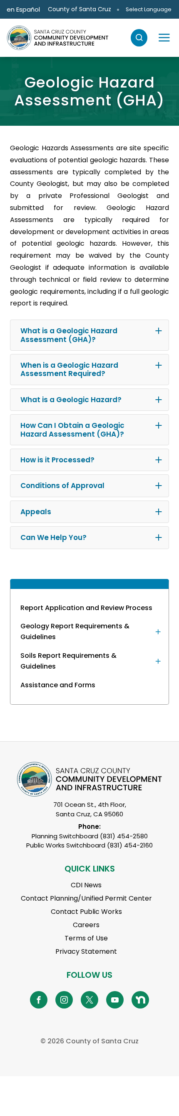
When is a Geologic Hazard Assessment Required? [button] (69, 369)
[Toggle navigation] (164, 37)
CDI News (86, 885)
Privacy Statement (86, 951)
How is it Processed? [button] (57, 460)
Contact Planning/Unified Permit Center (86, 898)
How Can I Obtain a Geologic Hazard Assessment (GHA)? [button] (72, 429)
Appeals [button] (35, 512)
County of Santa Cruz (79, 9)
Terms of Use (86, 938)
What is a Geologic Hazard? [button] (71, 400)
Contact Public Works (86, 911)
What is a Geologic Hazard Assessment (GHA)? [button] (68, 335)
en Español (23, 9)
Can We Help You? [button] (53, 537)
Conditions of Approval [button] (62, 486)
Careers (86, 925)
